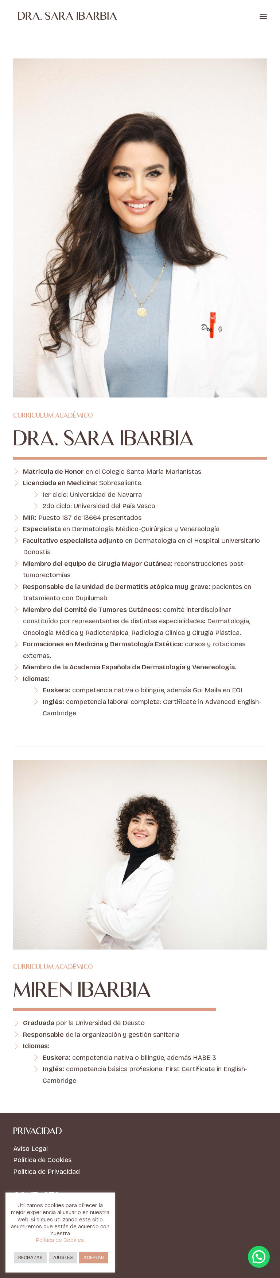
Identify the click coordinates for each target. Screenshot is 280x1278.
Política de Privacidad (46, 1172)
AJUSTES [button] (63, 1257)
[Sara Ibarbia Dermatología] (67, 16)
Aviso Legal (30, 1149)
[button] (263, 16)
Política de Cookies (42, 1160)
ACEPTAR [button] (93, 1257)
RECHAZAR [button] (30, 1257)
